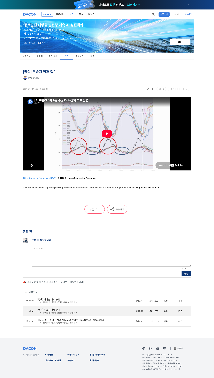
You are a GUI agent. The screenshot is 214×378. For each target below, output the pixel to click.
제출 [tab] (93, 56)
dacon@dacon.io (154, 366)
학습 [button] (81, 14)
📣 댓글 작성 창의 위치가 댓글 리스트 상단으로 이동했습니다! (53, 282)
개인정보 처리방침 (53, 360)
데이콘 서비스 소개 (97, 354)
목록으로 (33, 292)
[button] (153, 14)
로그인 (176, 14)
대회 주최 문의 (73, 354)
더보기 (91, 14)
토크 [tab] (66, 56)
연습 (180, 42)
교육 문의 (71, 360)
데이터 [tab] (40, 56)
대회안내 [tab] (27, 56)
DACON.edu (33, 78)
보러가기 (132, 5)
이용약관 (49, 354)
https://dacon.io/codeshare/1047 (39, 178)
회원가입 (188, 14)
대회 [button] (71, 14)
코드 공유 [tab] (53, 56)
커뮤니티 (60, 14)
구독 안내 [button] (164, 14)
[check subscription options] (139, 5)
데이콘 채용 (94, 360)
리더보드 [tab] (79, 56)
